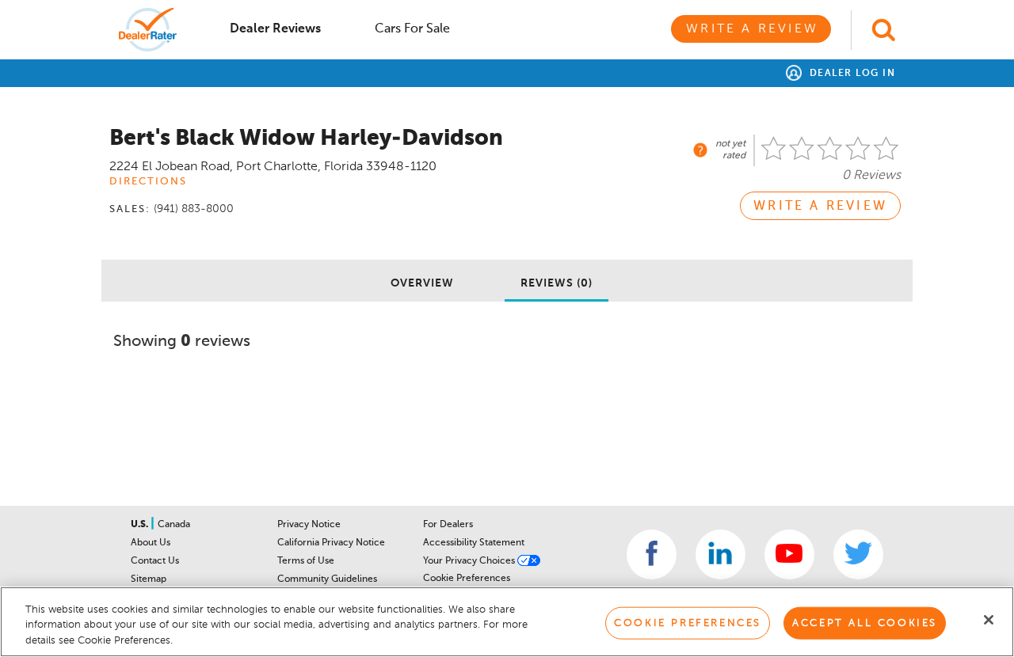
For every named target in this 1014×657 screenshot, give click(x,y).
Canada (174, 525)
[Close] (988, 619)
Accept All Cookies (864, 622)
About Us (150, 543)
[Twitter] (858, 554)
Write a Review (752, 29)
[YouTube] (789, 554)
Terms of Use (305, 561)
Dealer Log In (850, 73)
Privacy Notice (309, 525)
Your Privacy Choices (470, 561)
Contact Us (155, 561)
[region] (507, 622)
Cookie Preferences (466, 578)
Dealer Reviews (275, 29)
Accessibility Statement (473, 543)
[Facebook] (652, 554)
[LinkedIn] (720, 554)
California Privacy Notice (331, 543)
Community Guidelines (327, 579)
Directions (148, 182)
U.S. (141, 525)
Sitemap (148, 579)
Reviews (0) (556, 283)
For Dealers (448, 525)
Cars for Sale (412, 29)
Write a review (820, 206)
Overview (422, 283)
